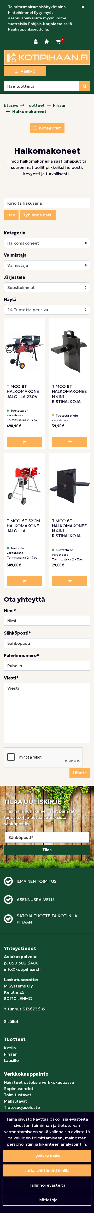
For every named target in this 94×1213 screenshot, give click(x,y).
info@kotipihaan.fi (22, 969)
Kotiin (10, 1047)
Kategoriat (49, 128)
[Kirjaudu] (36, 41)
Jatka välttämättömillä (47, 1170)
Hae (11, 214)
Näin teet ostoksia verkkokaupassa (39, 1082)
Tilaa (47, 849)
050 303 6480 (24, 963)
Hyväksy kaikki (47, 1155)
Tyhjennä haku (37, 214)
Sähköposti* (17, 633)
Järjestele (14, 277)
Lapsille (11, 1060)
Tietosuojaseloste (22, 1107)
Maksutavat (15, 1101)
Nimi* (10, 610)
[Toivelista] (47, 41)
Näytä (10, 299)
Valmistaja (15, 255)
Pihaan (10, 1054)
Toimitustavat (17, 1094)
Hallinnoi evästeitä (47, 1185)
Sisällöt (11, 1021)
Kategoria (14, 232)
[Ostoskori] (58, 41)
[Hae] (84, 86)
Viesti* (11, 678)
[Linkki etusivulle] (47, 57)
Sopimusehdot (18, 1088)
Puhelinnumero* (21, 655)
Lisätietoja (47, 1199)
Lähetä (80, 772)
